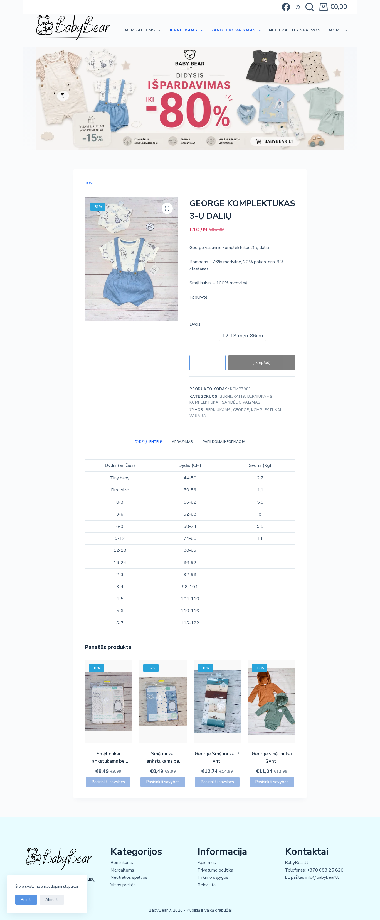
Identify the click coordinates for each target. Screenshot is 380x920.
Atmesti (51, 899)
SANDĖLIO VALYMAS (233, 30)
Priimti (26, 899)
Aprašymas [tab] (182, 442)
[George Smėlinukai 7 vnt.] (217, 701)
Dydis (195, 324)
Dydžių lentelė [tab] (148, 442)
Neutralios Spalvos (295, 30)
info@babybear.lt (322, 877)
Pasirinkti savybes (108, 782)
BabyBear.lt (296, 863)
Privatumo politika (215, 870)
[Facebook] (286, 7)
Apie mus (207, 863)
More (335, 30)
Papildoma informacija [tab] (224, 442)
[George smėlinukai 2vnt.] (271, 701)
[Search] (309, 7)
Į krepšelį (261, 362)
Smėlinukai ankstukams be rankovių (108, 761)
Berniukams (183, 30)
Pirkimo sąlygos (213, 877)
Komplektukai (204, 402)
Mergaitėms (140, 30)
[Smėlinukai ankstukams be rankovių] (108, 701)
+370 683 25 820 (325, 870)
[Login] (298, 7)
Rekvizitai (207, 885)
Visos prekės (123, 885)
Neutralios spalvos (128, 877)
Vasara (197, 415)
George (241, 410)
